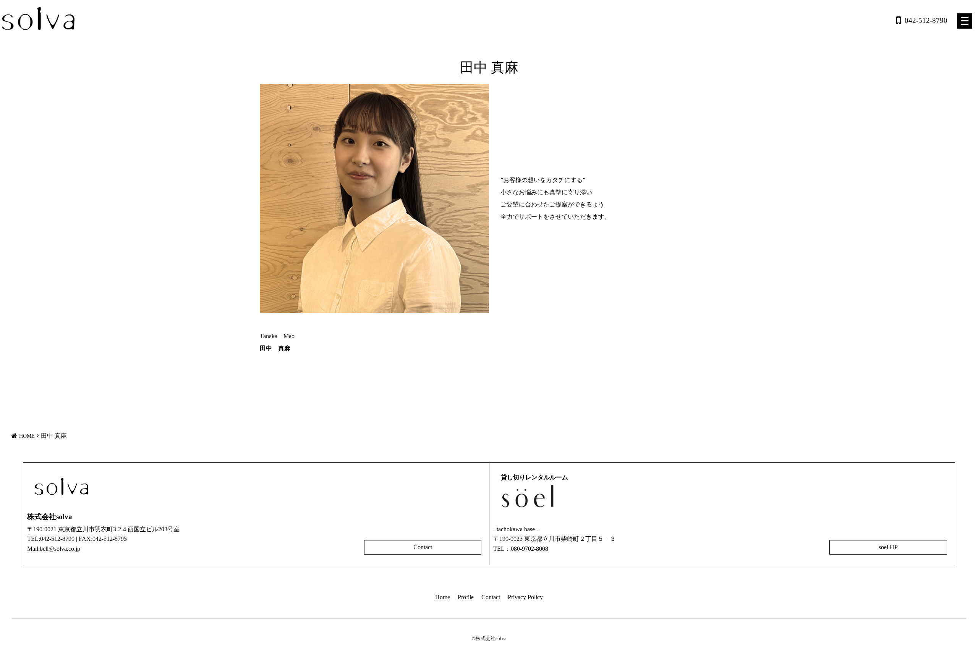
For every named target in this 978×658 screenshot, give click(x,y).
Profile (466, 597)
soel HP (888, 547)
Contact (422, 547)
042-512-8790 (926, 20)
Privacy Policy (525, 597)
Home (442, 597)
